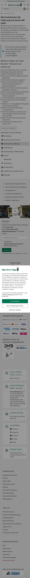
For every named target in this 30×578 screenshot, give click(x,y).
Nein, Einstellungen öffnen (15, 306)
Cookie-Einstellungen (8, 294)
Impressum (18, 310)
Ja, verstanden (15, 301)
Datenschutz (12, 310)
